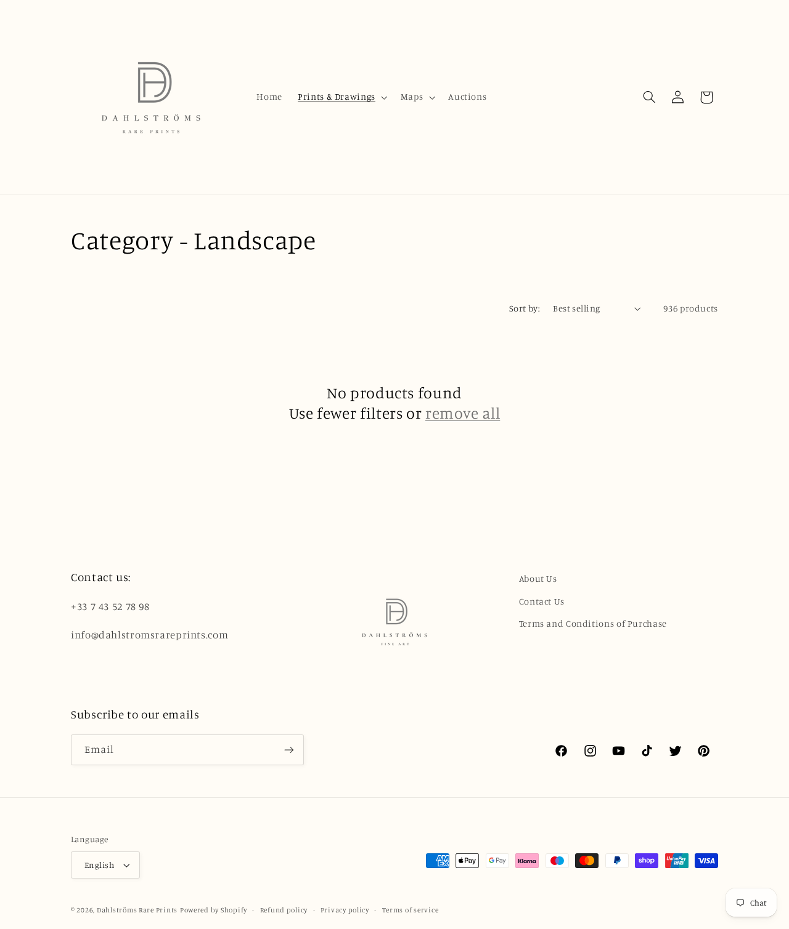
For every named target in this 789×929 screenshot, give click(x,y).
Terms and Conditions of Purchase (593, 623)
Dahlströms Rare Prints (137, 910)
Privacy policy (345, 910)
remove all (462, 412)
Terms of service (410, 910)
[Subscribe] (289, 749)
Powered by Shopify (213, 910)
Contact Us (542, 601)
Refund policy (284, 910)
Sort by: (524, 308)
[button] (341, 97)
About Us (538, 578)
